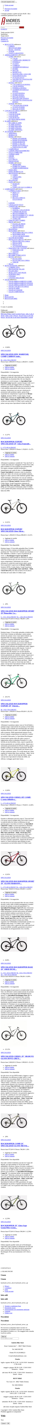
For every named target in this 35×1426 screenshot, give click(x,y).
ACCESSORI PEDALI (19, 246)
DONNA (11, 83)
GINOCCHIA (16, 177)
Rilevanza (4, 314)
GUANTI (15, 63)
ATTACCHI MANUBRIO (20, 236)
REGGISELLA (13, 253)
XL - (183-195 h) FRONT (25, 617)
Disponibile (24, 317)
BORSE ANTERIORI (19, 138)
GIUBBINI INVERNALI (20, 67)
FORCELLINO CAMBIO (17, 220)
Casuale (30, 317)
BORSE (11, 137)
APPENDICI (13, 133)
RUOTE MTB (17, 259)
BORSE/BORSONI (18, 142)
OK (8, 1423)
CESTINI (15, 252)
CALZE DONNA (18, 86)
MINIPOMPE (16, 164)
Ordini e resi (8, 1313)
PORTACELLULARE (19, 147)
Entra (6, 1289)
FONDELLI (16, 62)
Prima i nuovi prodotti (8, 312)
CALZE (15, 58)
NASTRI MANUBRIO (16, 238)
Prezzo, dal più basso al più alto (23, 315)
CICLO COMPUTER (15, 152)
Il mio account (9, 5)
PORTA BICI (13, 170)
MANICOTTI (16, 72)
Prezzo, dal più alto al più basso (11, 317)
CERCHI (15, 262)
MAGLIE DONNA (18, 97)
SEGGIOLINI (13, 180)
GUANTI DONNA (18, 93)
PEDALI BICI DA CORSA (21, 241)
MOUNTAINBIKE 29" (19, 217)
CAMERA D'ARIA (15, 191)
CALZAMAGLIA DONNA (21, 84)
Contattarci (8, 1288)
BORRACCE (13, 135)
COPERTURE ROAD (19, 211)
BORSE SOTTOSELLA (20, 145)
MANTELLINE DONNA (20, 98)
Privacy (7, 1286)
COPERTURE (13, 206)
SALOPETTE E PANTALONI (22, 79)
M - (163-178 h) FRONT (8, 360)
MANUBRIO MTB (18, 234)
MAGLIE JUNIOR (18, 109)
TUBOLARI (16, 218)
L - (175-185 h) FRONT (8, 447)
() (4, 39)
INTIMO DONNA (18, 95)
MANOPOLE (13, 229)
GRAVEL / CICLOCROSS (21, 210)
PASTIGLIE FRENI (18, 224)
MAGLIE (15, 70)
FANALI (11, 157)
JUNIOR (11, 103)
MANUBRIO (13, 231)
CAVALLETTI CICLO (16, 205)
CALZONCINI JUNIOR (20, 105)
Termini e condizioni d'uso (13, 1306)
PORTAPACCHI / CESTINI (18, 248)
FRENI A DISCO (18, 227)
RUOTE (11, 257)
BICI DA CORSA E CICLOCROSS (18, 198)
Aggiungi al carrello (10, 365)
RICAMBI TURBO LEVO (17, 255)
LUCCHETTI (13, 159)
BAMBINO (16, 208)
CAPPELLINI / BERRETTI (21, 60)
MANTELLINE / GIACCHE (21, 74)
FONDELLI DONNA (19, 88)
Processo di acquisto (11, 8)
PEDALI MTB (17, 243)
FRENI (11, 222)
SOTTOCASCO (17, 81)
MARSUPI (15, 184)
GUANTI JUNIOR (18, 107)
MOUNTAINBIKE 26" (19, 213)
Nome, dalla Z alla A (7, 315)
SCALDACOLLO (18, 77)
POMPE (11, 163)
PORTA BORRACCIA (16, 171)
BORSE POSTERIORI (19, 140)
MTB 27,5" (16, 192)
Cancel (3, 1423)
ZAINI (11, 182)
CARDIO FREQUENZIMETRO (19, 151)
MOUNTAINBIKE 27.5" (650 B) (23, 215)
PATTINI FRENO (18, 225)
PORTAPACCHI (17, 250)
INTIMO (15, 69)
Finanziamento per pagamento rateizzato (17, 1309)
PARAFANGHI (14, 161)
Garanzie (7, 1311)
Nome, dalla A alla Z (27, 314)
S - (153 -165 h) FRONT (8, 617)
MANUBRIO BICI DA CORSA (22, 232)
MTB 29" (15, 196)
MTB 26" (15, 194)
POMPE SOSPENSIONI (20, 168)
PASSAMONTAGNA (19, 76)
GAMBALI (16, 65)
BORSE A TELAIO (18, 144)
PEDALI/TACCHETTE (16, 239)
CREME (11, 156)
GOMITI (15, 178)
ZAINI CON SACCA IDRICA (22, 187)
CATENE (12, 203)
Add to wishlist (9, 367)
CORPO (15, 175)
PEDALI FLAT (17, 245)
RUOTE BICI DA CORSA (21, 260)
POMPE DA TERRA (19, 166)
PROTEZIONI (13, 173)
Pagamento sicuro (10, 1308)
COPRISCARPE (14, 154)
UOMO (11, 56)
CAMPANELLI (14, 149)
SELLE (11, 264)
